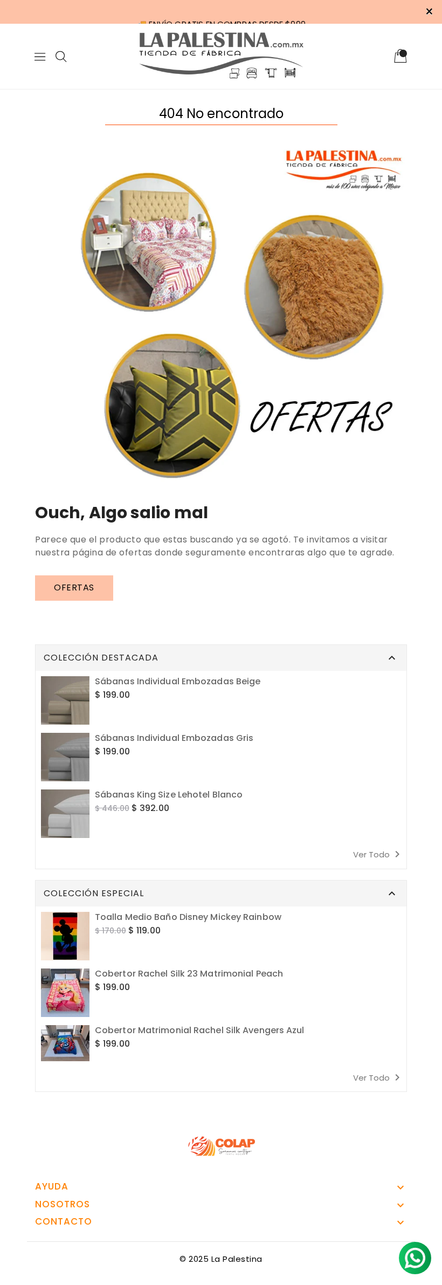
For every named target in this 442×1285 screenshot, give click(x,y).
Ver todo (378, 854)
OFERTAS (74, 587)
